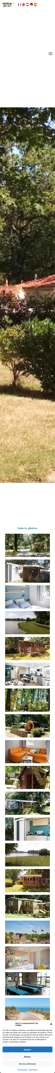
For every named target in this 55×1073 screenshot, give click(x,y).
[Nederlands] (27, 4)
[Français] (19, 4)
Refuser (27, 1056)
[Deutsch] (31, 4)
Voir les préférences (27, 1063)
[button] (51, 1024)
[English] (23, 4)
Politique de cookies (23, 1069)
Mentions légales (33, 1069)
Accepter (27, 1049)
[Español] (35, 4)
